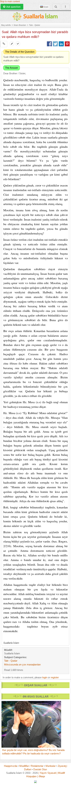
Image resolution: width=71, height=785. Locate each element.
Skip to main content (10, 1)
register (55, 677)
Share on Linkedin (61, 43)
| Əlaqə (41, 776)
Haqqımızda (10, 765)
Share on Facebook (49, 43)
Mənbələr (51, 765)
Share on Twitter (55, 43)
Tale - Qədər (34, 25)
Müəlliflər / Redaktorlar (31, 765)
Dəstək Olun (40, 769)
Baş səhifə (6, 25)
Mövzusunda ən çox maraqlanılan (22, 664)
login (44, 677)
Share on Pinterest (67, 43)
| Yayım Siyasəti (47, 772)
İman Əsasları (20, 25)
